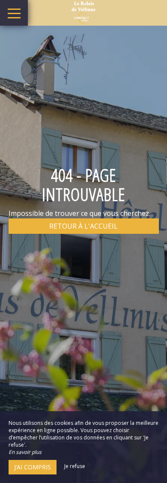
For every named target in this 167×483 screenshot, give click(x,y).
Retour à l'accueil (83, 226)
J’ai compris (32, 467)
